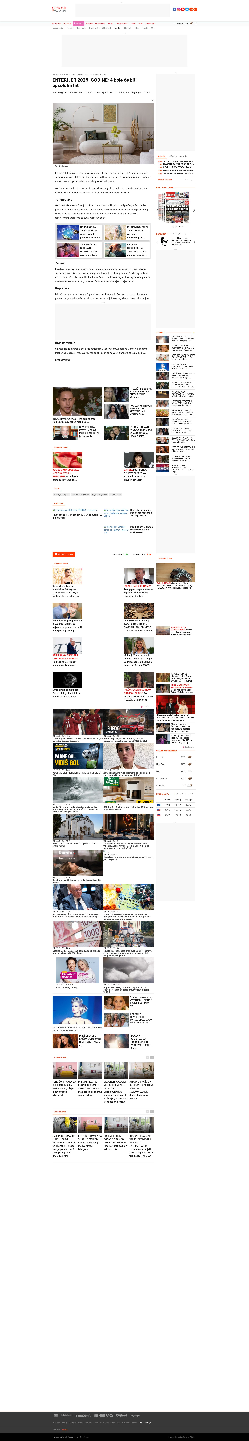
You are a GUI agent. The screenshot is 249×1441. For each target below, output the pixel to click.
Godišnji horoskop (179, 234)
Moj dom (118, 28)
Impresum (56, 1430)
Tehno (133, 23)
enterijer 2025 (115, 495)
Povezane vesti (60, 1057)
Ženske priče (94, 28)
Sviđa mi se (118, 554)
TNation (192, 1437)
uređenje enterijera (61, 495)
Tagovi (56, 488)
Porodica (70, 28)
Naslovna (56, 23)
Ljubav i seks (81, 28)
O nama (134, 1423)
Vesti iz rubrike (60, 1112)
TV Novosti (150, 23)
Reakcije (183, 156)
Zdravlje (67, 23)
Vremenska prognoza (166, 751)
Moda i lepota (58, 28)
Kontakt (64, 1430)
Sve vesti (160, 332)
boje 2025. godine (99, 495)
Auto (141, 23)
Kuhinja (89, 23)
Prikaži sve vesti (165, 180)
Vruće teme (58, 503)
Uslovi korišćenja (145, 1423)
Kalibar (136, 28)
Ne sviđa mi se (140, 554)
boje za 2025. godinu (80, 495)
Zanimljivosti (122, 23)
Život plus (78, 23)
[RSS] (193, 332)
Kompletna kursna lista (185, 794)
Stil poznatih (106, 28)
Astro (110, 23)
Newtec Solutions (181, 1437)
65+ (152, 28)
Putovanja (100, 23)
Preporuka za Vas (61, 447)
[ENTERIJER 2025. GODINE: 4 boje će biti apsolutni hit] (103, 133)
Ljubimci (127, 28)
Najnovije (161, 156)
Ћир (191, 9)
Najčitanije (172, 156)
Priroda (145, 28)
